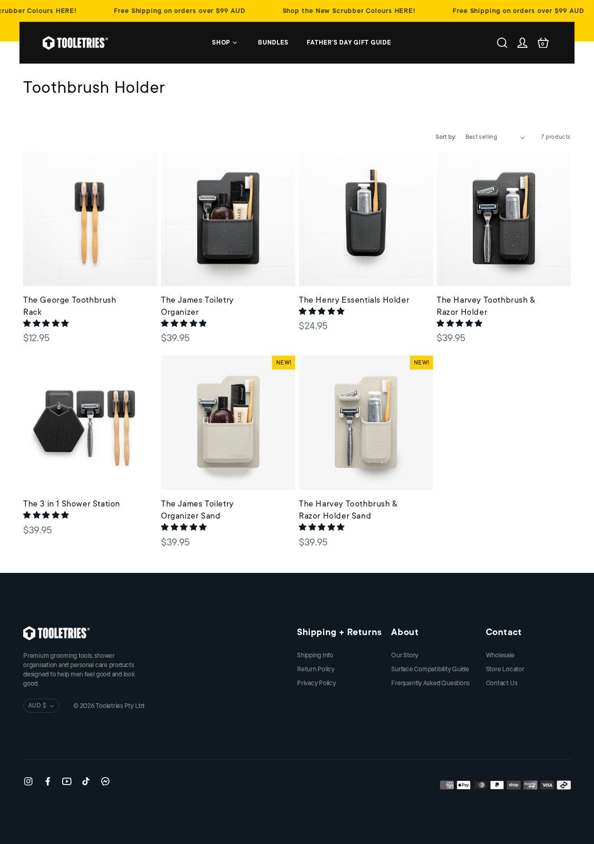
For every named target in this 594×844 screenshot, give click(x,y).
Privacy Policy (316, 683)
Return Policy (316, 669)
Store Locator (505, 669)
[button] (47, 323)
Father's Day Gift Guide (349, 42)
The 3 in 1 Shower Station (71, 503)
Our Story (404, 655)
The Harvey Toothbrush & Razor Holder (486, 306)
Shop (221, 42)
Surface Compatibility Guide (430, 669)
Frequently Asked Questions (430, 683)
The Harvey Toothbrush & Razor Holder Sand (348, 509)
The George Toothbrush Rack (69, 306)
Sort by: (446, 137)
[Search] (502, 42)
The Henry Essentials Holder (354, 300)
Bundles (273, 42)
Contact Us (501, 683)
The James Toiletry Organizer (197, 306)
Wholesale (500, 655)
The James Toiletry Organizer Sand (197, 509)
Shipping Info (315, 655)
